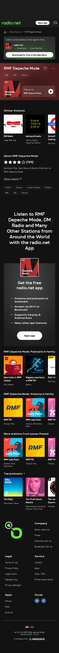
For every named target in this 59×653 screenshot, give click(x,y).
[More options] (53, 68)
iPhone (8, 601)
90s (15, 75)
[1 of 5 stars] (6, 162)
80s (6, 75)
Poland (48, 188)
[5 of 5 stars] (23, 162)
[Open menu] (55, 23)
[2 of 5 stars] (10, 162)
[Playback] (50, 91)
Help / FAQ (40, 574)
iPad (7, 607)
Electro (25, 75)
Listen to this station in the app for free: (25, 40)
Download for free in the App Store (29, 55)
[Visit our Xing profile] (43, 600)
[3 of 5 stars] (14, 162)
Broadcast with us (43, 547)
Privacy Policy (11, 568)
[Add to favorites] (45, 68)
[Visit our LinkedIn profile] (37, 600)
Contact (38, 563)
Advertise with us (43, 541)
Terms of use (11, 563)
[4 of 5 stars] (19, 162)
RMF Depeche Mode (32, 93)
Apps (37, 568)
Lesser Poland (33, 188)
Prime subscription (44, 580)
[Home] (5, 32)
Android (9, 612)
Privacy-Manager (13, 585)
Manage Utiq (11, 580)
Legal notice (11, 574)
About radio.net (42, 530)
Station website (11, 179)
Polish (8, 188)
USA (31, 627)
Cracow (19, 188)
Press (37, 535)
